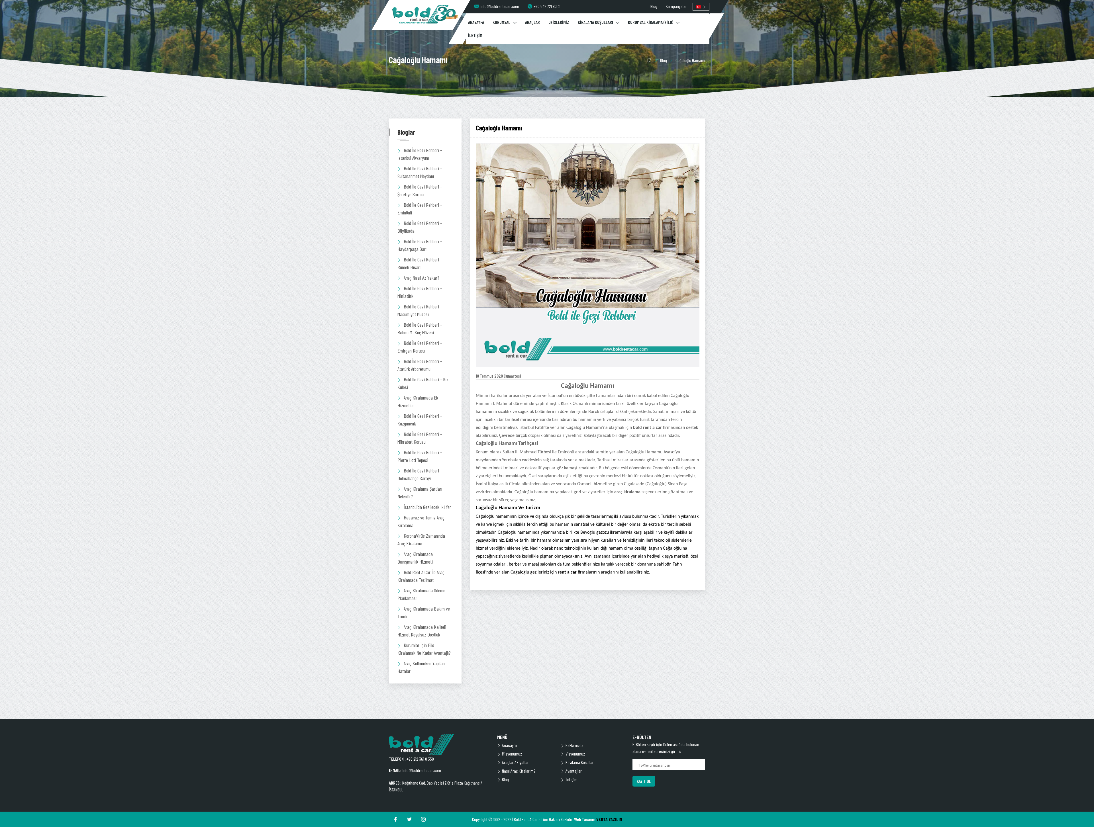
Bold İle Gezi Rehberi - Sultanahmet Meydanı (419, 172)
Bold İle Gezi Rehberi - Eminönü (419, 209)
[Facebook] (395, 819)
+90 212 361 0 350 (420, 759)
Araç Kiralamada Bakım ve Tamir (423, 612)
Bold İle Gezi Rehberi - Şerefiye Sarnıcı (419, 190)
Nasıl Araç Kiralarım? (518, 770)
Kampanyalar (676, 6)
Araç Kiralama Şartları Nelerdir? (419, 493)
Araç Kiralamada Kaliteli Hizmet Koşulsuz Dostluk (421, 631)
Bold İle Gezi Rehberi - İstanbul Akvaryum (419, 154)
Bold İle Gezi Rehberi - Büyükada (419, 227)
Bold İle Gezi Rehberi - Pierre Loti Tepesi (419, 456)
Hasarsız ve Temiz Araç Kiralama (420, 521)
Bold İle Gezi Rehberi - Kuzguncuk (419, 420)
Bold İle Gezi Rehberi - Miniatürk (419, 292)
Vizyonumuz (575, 753)
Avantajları (574, 770)
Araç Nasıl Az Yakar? (421, 278)
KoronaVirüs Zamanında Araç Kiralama (421, 539)
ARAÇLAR (532, 22)
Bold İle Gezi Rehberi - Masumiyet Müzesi (419, 310)
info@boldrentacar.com (499, 6)
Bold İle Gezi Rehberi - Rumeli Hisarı (419, 263)
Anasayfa (509, 745)
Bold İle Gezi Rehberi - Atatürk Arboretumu (419, 365)
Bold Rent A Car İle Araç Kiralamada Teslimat (420, 576)
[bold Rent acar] (439, 744)
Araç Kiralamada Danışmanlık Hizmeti (415, 558)
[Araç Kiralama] (425, 14)
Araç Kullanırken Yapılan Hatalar (421, 667)
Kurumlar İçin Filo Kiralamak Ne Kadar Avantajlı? (424, 649)
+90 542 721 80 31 (547, 6)
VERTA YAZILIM (609, 819)
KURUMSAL (501, 22)
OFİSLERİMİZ (558, 22)
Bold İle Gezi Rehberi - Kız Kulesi (422, 383)
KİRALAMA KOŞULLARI (595, 22)
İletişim (571, 779)
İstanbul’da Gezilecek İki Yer (427, 507)
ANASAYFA (476, 22)
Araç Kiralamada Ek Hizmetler (417, 401)
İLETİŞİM (475, 35)
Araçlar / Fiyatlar (515, 762)
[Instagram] (423, 819)
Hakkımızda (574, 745)
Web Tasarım (584, 819)
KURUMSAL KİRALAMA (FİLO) (650, 22)
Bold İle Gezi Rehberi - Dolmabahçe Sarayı (419, 474)
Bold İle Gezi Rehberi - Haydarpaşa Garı (419, 245)
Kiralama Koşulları (580, 762)
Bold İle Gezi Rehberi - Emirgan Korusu (419, 347)
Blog (653, 6)
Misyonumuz (512, 753)
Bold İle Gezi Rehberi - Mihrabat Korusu (419, 438)
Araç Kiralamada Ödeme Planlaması (421, 594)
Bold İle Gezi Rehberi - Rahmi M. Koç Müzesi (419, 328)
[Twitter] (409, 819)
